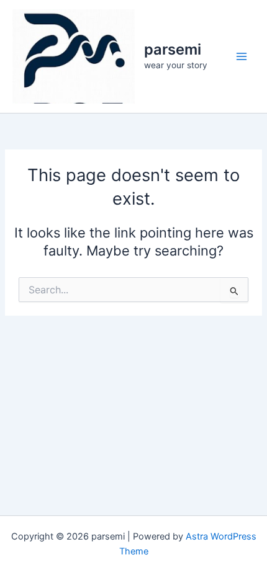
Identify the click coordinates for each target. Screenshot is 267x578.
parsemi (172, 49)
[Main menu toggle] (242, 56)
